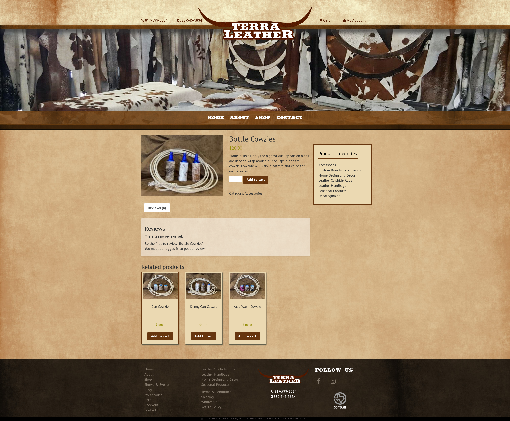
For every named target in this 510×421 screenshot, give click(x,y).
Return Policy (211, 407)
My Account (356, 20)
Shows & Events (157, 384)
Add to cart (256, 179)
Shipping (207, 397)
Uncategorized (329, 195)
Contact (289, 117)
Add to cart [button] (160, 336)
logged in (171, 248)
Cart (326, 20)
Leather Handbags (332, 185)
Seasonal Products (332, 190)
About (239, 117)
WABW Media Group (298, 418)
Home (216, 117)
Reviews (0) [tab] (157, 207)
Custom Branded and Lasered (340, 170)
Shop (263, 117)
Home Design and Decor (336, 175)
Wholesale (209, 401)
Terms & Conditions (216, 391)
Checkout (151, 405)
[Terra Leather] (255, 21)
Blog (148, 389)
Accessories (253, 193)
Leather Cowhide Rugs (335, 180)
